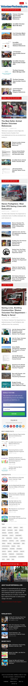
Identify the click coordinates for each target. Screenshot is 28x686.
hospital (11, 540)
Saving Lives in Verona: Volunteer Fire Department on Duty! (19, 259)
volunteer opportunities (10, 10)
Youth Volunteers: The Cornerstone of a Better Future (17, 633)
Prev (23, 564)
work (8, 559)
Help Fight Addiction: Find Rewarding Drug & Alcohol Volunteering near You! (15, 502)
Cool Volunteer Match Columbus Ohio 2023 (19, 34)
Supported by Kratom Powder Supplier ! (12, 601)
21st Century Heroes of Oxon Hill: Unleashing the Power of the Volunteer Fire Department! (19, 278)
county (11, 535)
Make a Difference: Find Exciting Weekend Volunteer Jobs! (17, 645)
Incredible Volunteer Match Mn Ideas (18, 24)
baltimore (10, 530)
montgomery (17, 543)
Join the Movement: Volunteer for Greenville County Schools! (18, 357)
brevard (4, 532)
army (21, 527)
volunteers (21, 556)
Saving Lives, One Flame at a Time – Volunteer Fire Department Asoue (19, 251)
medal (3, 543)
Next (25, 564)
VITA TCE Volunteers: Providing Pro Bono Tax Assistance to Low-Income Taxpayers (17, 626)
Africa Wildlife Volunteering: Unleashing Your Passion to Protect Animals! (19, 349)
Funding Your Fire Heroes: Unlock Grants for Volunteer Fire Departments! (19, 243)
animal (10, 527)
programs (19, 548)
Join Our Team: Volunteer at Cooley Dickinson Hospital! (19, 339)
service (9, 551)
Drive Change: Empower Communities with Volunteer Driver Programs (17, 518)
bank (16, 530)
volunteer (4, 556)
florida (16, 538)
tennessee (11, 554)
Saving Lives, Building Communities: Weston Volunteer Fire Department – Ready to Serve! (14, 311)
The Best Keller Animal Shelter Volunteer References (12, 123)
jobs (17, 540)
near (23, 543)
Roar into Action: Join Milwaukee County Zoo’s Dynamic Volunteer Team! (17, 495)
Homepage (6, 681)
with (3, 559)
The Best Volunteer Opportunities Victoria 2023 (19, 81)
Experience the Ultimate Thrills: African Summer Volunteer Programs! (18, 366)
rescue (4, 551)
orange (13, 546)
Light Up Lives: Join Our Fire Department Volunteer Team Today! (19, 233)
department (18, 535)
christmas (4, 535)
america (4, 527)
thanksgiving (19, 554)
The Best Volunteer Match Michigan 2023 (19, 71)
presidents (5, 548)
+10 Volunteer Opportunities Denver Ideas (19, 53)
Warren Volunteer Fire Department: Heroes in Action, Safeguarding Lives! (18, 225)
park (18, 546)
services (16, 551)
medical (9, 543)
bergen (21, 530)
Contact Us (14, 683)
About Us (21, 681)
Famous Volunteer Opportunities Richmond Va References (18, 16)
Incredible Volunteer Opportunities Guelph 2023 (19, 62)
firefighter (9, 538)
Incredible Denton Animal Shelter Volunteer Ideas (19, 160)
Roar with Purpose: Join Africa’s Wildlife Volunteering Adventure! (18, 375)
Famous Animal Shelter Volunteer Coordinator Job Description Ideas (18, 152)
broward (10, 532)
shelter (22, 551)
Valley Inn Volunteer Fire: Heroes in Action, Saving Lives (19, 268)
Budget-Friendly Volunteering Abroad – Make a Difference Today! (19, 383)
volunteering (13, 556)
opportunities (5, 546)
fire (3, 538)
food (21, 538)
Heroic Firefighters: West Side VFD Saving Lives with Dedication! (14, 206)
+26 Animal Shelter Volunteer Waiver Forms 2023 (18, 170)
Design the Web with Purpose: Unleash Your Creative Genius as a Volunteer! (17, 662)
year (13, 559)
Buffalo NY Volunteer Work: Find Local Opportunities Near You (17, 617)
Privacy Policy (13, 681)
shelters (4, 554)
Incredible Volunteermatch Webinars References (19, 44)
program (12, 548)
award (3, 530)
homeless (4, 540)
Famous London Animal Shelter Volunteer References (18, 143)
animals (16, 527)
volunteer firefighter (9, 181)
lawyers (23, 540)
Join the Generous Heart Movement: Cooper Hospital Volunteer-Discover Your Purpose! (18, 331)
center (16, 532)
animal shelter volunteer (11, 98)
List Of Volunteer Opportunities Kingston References (19, 90)
